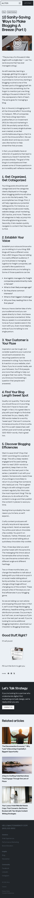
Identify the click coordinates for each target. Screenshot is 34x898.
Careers (4, 887)
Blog (3, 855)
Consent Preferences (8, 893)
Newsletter (6, 859)
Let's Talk (27, 3)
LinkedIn (5, 872)
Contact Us (8, 707)
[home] (5, 3)
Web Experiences (8, 838)
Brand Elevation (7, 846)
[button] (20, 3)
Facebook (5, 868)
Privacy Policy (6, 891)
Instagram (5, 876)
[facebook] (8, 673)
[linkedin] (11, 673)
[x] (14, 673)
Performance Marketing (10, 842)
